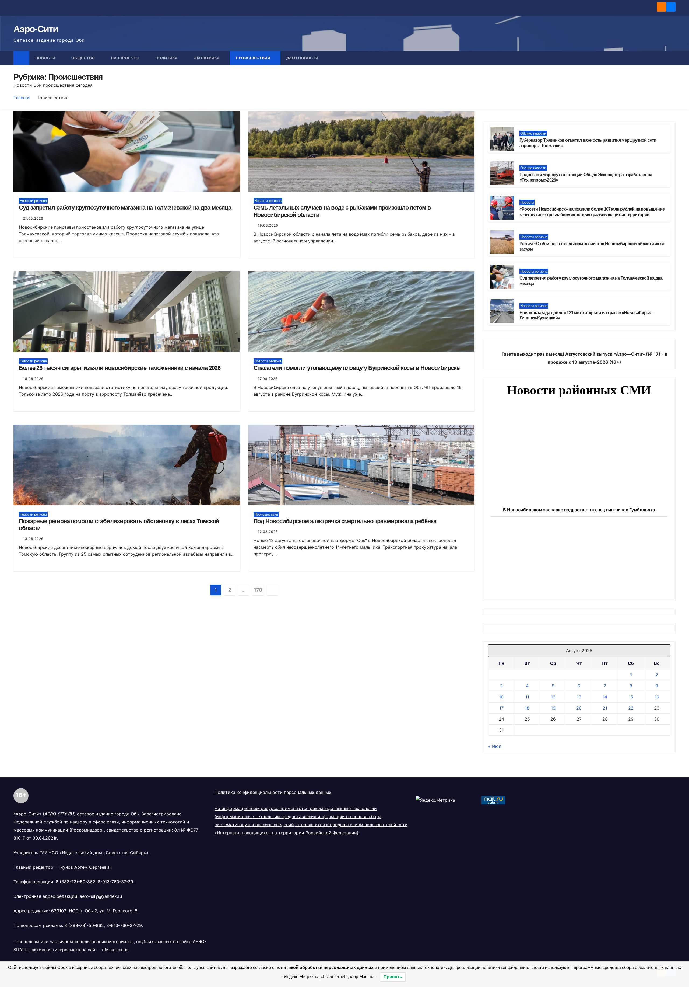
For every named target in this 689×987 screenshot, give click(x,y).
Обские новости (533, 133)
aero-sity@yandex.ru (101, 896)
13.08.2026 (33, 539)
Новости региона (33, 201)
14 (605, 697)
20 (579, 708)
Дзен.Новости (302, 58)
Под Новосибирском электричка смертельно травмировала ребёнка (345, 521)
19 (553, 708)
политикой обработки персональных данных (324, 967)
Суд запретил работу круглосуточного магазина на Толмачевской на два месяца (125, 207)
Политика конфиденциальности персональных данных (273, 792)
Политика (167, 58)
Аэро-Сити (35, 29)
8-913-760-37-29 (115, 881)
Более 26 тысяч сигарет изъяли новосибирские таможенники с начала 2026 (119, 367)
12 (553, 697)
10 (501, 697)
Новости (46, 58)
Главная (21, 97)
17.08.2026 (268, 379)
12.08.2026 (268, 532)
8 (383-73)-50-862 (75, 881)
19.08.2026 (268, 225)
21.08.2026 (33, 218)
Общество (83, 58)
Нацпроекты (126, 58)
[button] (671, 58)
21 (605, 708)
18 (527, 708)
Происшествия (254, 58)
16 (657, 697)
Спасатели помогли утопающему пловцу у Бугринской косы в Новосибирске (356, 367)
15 (631, 697)
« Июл (494, 746)
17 (501, 708)
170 (258, 590)
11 (527, 697)
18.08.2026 (33, 379)
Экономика (207, 58)
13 (579, 697)
